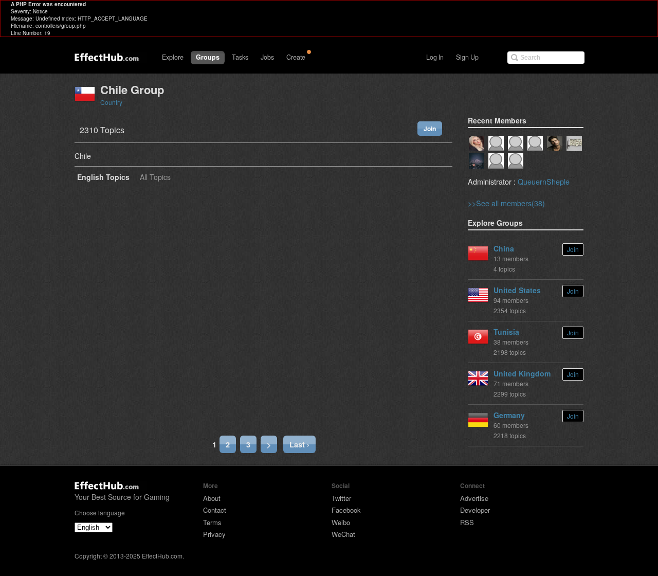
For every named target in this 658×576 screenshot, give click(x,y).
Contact (214, 510)
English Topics (103, 177)
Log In (435, 57)
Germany (509, 415)
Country (111, 102)
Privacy (214, 534)
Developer (475, 510)
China (504, 248)
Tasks (240, 57)
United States (517, 290)
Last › (299, 444)
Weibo (341, 522)
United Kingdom (522, 373)
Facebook (346, 510)
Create (295, 57)
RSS (467, 522)
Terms (212, 522)
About (212, 498)
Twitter (341, 498)
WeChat (343, 534)
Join (430, 128)
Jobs (267, 57)
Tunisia (506, 332)
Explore (173, 57)
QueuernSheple (544, 181)
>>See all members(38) (506, 202)
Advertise (474, 498)
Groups (208, 57)
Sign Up (467, 57)
